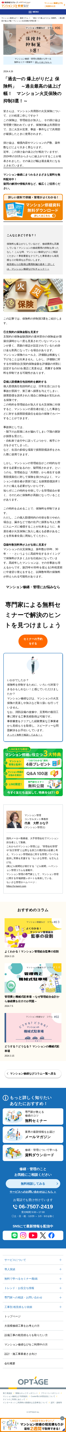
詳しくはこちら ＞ (43, 62)
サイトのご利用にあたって (14, 1399)
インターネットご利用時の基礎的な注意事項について (25, 1403)
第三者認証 (7, 1393)
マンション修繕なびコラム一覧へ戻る (33, 1073)
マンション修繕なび (9, 18)
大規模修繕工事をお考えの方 (22, 1325)
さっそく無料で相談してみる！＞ (25, 735)
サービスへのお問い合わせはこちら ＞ (33, 1191)
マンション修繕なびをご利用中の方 (53, 4)
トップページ (12, 1316)
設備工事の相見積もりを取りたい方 (26, 1335)
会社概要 (9, 1363)
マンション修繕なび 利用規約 (15, 1396)
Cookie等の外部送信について (43, 1396)
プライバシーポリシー (50, 1393)
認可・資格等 (56, 1403)
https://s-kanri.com (16, 886)
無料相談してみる (33, 1183)
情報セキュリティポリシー (26, 1393)
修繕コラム (24, 18)
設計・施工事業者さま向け (20, 1353)
